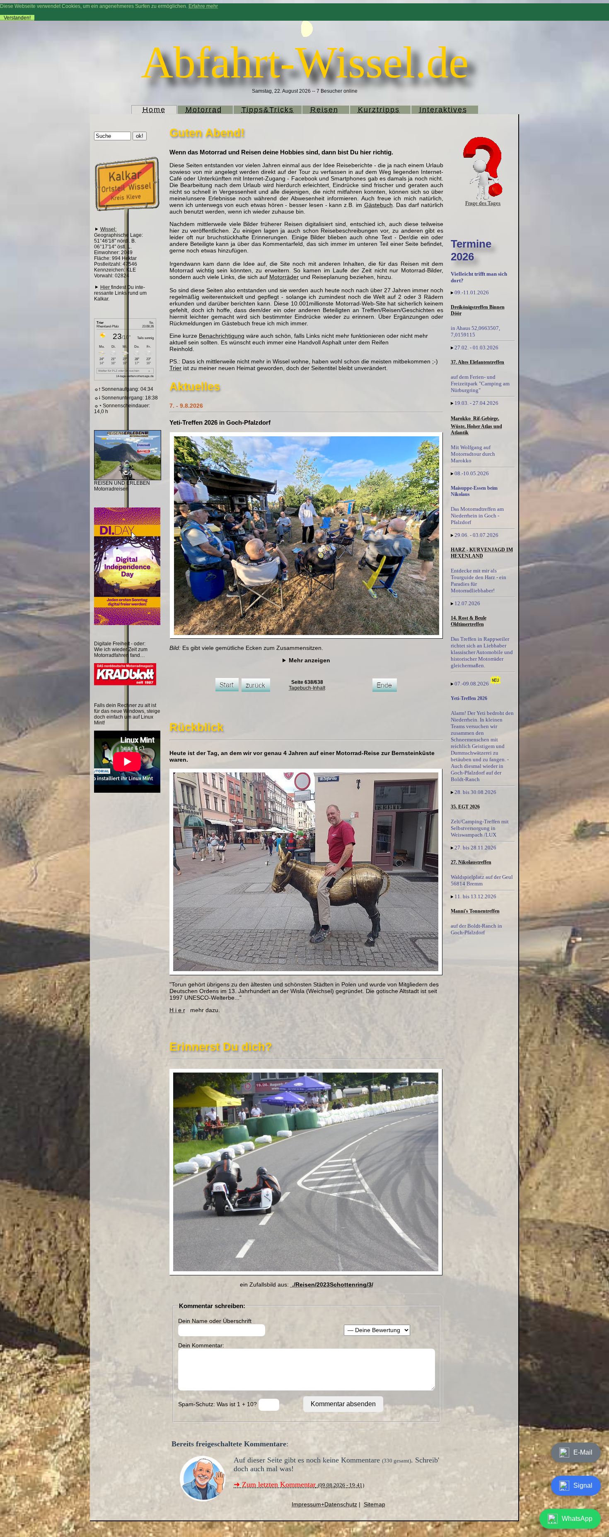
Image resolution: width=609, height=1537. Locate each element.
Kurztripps (379, 110)
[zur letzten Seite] (384, 690)
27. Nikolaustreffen (471, 862)
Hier (105, 287)
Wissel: (108, 229)
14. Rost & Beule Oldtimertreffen (468, 621)
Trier (175, 368)
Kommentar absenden (343, 1403)
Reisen (324, 110)
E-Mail (582, 1452)
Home (154, 110)
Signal (582, 1485)
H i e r (177, 1010)
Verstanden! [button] (17, 18)
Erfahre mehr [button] (203, 6)
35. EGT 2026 (465, 807)
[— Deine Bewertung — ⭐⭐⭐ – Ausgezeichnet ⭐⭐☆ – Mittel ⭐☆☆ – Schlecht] (377, 1330)
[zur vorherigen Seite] (256, 690)
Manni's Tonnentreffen (475, 911)
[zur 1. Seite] (227, 690)
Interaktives (443, 110)
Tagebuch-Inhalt (307, 688)
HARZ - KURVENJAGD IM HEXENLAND (482, 553)
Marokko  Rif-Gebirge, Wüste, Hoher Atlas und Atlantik (476, 425)
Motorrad (204, 110)
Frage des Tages (482, 203)
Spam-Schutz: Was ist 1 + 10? (218, 1404)
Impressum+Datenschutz (324, 1504)
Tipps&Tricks (268, 110)
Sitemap (374, 1504)
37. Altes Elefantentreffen (477, 362)
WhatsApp (577, 1518)
